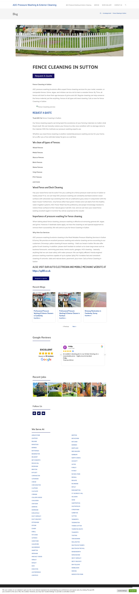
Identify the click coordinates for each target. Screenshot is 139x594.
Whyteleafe (76, 564)
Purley (74, 467)
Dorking (34, 507)
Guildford (35, 544)
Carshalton (36, 475)
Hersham (35, 553)
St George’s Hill (77, 493)
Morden (74, 445)
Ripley (74, 487)
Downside (35, 510)
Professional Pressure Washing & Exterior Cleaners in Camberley (43, 313)
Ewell (34, 531)
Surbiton (75, 513)
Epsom (34, 525)
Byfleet (34, 472)
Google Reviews (42, 337)
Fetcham (35, 535)
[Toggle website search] (126, 5)
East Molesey (36, 519)
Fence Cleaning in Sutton (119, 13)
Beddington (36, 454)
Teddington (76, 522)
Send (73, 500)
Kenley (34, 563)
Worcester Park (77, 574)
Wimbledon (75, 568)
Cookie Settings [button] (122, 590)
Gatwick (34, 538)
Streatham (75, 509)
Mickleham (75, 438)
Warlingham (76, 555)
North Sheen (76, 458)
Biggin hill (35, 463)
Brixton (34, 469)
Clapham (35, 488)
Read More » (37, 318)
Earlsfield (35, 513)
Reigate (74, 480)
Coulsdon (35, 500)
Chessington (36, 485)
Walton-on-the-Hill (78, 548)
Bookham (35, 466)
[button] (104, 354)
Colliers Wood (37, 497)
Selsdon (74, 496)
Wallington (76, 542)
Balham (34, 441)
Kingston (35, 569)
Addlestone (36, 435)
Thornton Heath (77, 529)
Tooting (74, 535)
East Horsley (36, 516)
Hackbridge (36, 547)
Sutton (74, 516)
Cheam (34, 482)
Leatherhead (36, 572)
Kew (33, 566)
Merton (74, 435)
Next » (74, 326)
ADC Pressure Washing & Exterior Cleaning (34, 5)
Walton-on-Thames (78, 545)
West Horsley (76, 558)
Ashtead (35, 438)
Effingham (35, 522)
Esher (34, 528)
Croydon (35, 503)
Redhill (74, 477)
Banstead (35, 444)
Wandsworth (76, 551)
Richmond (75, 483)
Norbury (75, 454)
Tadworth (75, 519)
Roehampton (76, 490)
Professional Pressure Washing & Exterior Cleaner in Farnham (69, 313)
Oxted (74, 464)
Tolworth (75, 532)
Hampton (35, 550)
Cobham (34, 494)
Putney (74, 470)
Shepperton (76, 503)
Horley (34, 559)
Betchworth (36, 460)
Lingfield (35, 575)
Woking (74, 571)
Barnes (34, 447)
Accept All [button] (133, 590)
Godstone (35, 541)
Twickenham (76, 538)
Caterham (35, 479)
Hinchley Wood (37, 556)
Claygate (35, 491)
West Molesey (77, 561)
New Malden (76, 451)
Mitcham (74, 441)
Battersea (35, 450)
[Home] (100, 13)
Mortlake (75, 448)
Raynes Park (76, 474)
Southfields (76, 506)
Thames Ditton (77, 525)
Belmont (35, 457)
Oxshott (75, 461)
